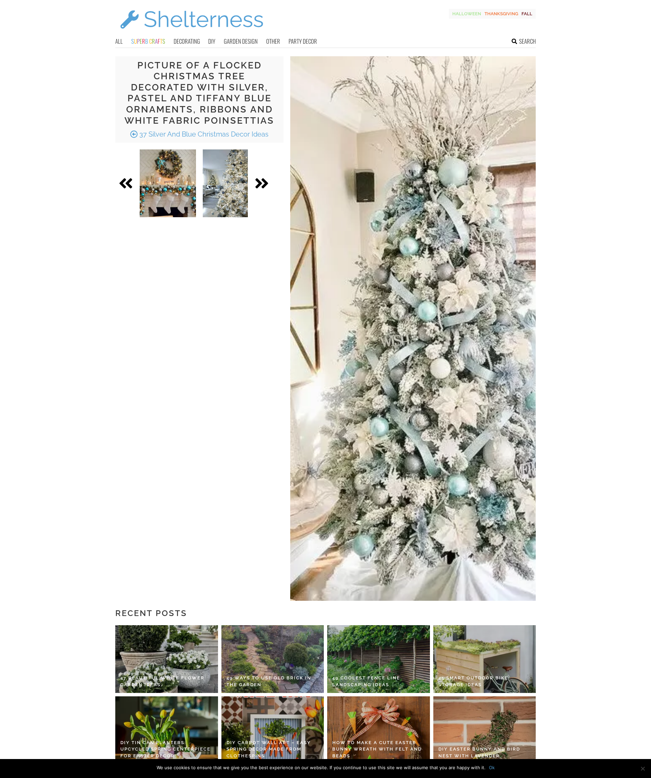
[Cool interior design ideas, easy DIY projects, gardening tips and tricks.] (191, 32)
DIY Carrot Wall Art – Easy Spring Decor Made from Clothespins (268, 749)
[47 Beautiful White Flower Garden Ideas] (166, 659)
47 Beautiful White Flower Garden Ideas (162, 681)
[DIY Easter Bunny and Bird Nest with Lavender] (484, 730)
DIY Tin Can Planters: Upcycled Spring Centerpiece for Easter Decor (165, 749)
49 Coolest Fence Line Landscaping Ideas (366, 681)
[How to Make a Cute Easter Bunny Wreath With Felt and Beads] (378, 730)
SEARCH (527, 41)
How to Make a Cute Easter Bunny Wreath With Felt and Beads (377, 749)
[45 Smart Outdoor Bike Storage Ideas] (484, 659)
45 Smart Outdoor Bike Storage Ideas (473, 681)
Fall (526, 13)
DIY (211, 41)
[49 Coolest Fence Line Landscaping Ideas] (378, 659)
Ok (492, 767)
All (119, 41)
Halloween (466, 13)
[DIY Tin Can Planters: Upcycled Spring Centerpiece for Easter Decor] (166, 730)
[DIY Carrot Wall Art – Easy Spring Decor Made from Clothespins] (272, 730)
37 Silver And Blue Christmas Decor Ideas (203, 134)
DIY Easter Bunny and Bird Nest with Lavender (479, 752)
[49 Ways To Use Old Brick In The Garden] (272, 659)
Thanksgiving (501, 13)
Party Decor (303, 41)
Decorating (187, 41)
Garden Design (241, 41)
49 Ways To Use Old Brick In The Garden (268, 681)
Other (273, 41)
